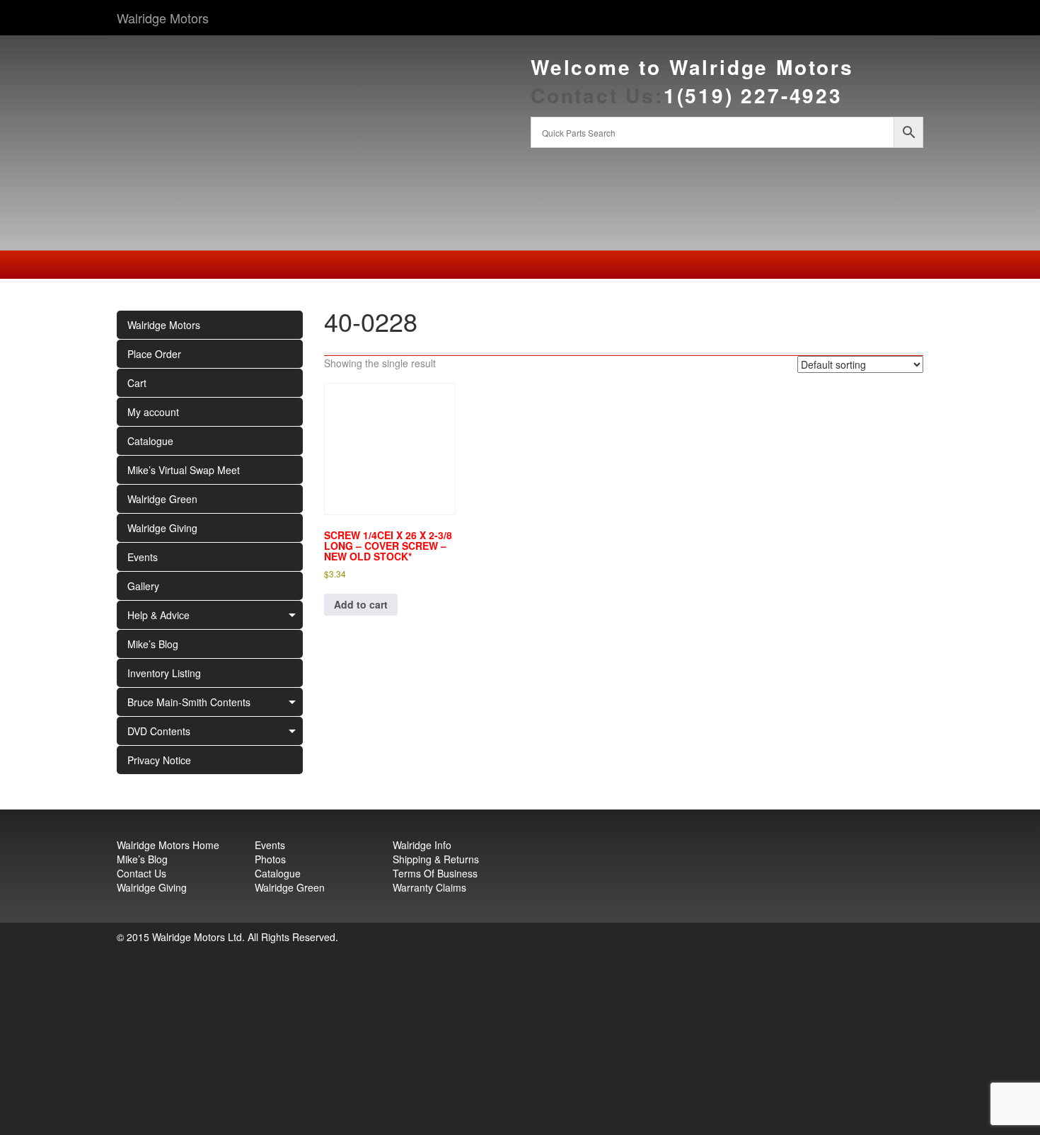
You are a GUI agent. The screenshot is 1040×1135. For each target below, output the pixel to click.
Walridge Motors (163, 17)
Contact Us (141, 873)
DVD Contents (158, 731)
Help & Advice (158, 615)
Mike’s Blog (152, 644)
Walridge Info (422, 845)
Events (142, 557)
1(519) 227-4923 (753, 95)
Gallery (143, 586)
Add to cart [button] (361, 604)
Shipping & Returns (436, 859)
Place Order (154, 354)
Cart (136, 383)
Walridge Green (162, 499)
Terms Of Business (435, 873)
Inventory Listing (164, 673)
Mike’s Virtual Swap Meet (183, 470)
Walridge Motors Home (168, 845)
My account (153, 412)
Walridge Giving (162, 528)
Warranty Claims (429, 887)
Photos (270, 859)
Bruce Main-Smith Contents (188, 702)
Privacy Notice (159, 760)
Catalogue (150, 441)
